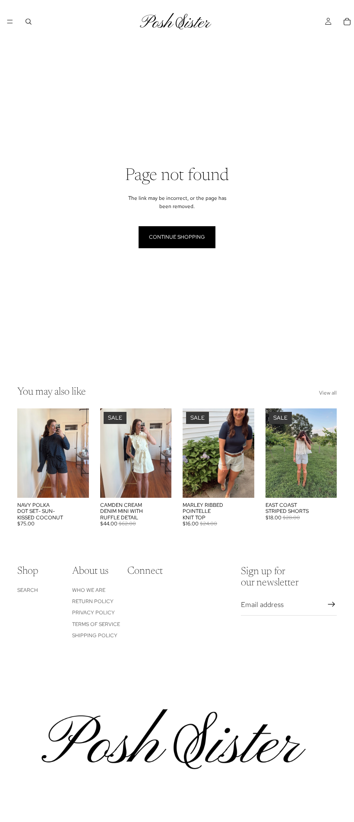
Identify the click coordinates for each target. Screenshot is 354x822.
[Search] (28, 21)
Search (27, 590)
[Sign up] (331, 605)
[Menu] (10, 22)
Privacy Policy (93, 613)
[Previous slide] (26, 452)
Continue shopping (177, 237)
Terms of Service (96, 624)
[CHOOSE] (75, 484)
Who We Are (88, 590)
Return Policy (93, 601)
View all (328, 392)
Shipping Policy (94, 635)
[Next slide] (79, 452)
